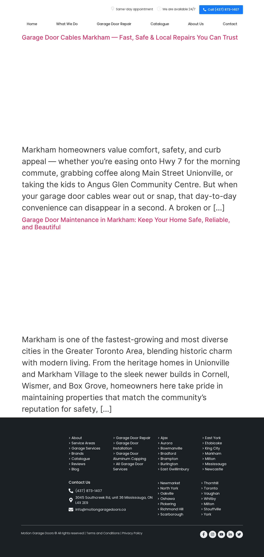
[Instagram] (212, 534)
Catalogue (160, 23)
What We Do (67, 23)
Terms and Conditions (103, 533)
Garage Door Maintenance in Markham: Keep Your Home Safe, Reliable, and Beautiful (126, 223)
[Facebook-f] (203, 534)
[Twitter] (239, 534)
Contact (230, 23)
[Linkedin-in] (230, 534)
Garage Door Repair (114, 23)
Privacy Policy (132, 533)
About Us (196, 23)
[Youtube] (221, 534)
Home (32, 23)
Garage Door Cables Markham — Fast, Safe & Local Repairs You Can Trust (130, 37)
